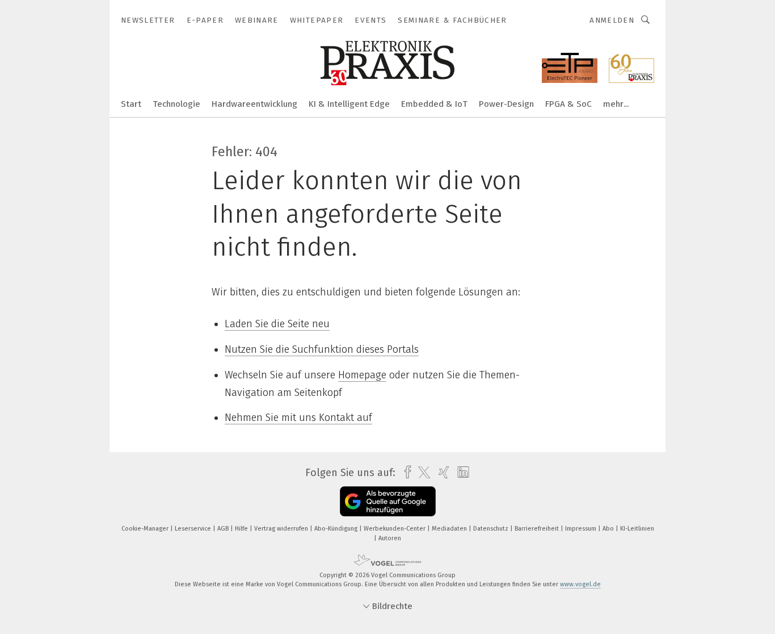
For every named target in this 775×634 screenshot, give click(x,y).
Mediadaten (450, 528)
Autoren (389, 538)
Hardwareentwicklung (254, 104)
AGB (223, 528)
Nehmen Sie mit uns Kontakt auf (298, 417)
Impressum (581, 528)
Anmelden (611, 20)
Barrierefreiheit (538, 528)
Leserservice (194, 528)
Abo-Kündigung (336, 528)
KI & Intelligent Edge (349, 104)
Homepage (362, 375)
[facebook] (405, 472)
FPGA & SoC (568, 104)
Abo (609, 528)
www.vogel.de (580, 584)
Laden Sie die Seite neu (277, 324)
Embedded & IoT (434, 104)
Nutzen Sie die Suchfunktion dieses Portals (322, 349)
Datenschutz (491, 528)
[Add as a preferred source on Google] (388, 501)
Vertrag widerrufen (282, 528)
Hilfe (242, 528)
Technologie (176, 104)
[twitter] (421, 473)
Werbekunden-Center (395, 528)
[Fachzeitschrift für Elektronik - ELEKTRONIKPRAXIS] (131, 103)
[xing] (441, 472)
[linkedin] (460, 472)
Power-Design (506, 104)
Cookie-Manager (145, 528)
